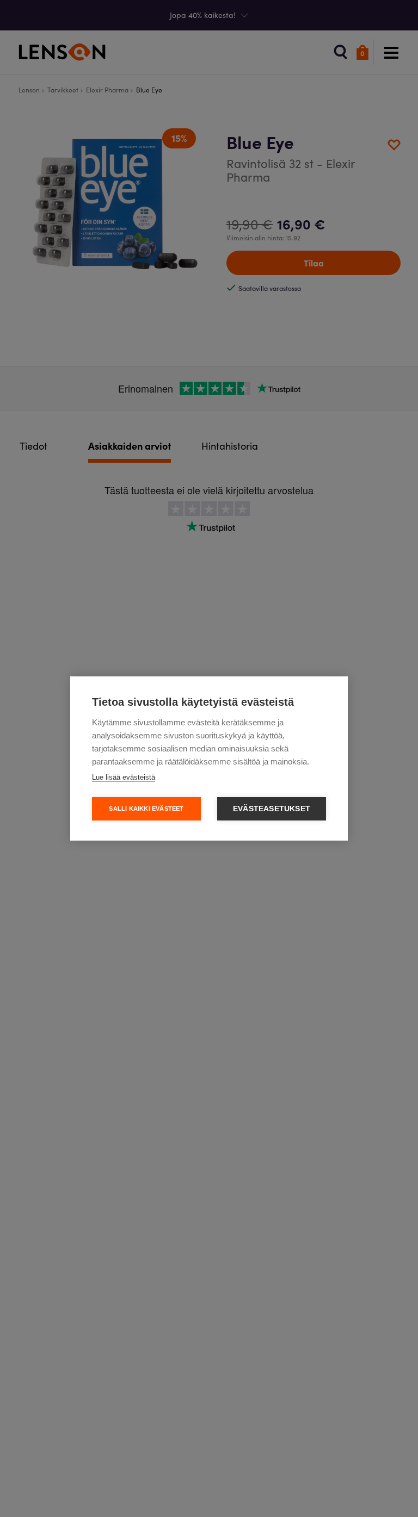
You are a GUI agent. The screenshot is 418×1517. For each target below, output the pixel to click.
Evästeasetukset (271, 809)
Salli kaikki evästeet (146, 808)
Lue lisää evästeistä (123, 777)
